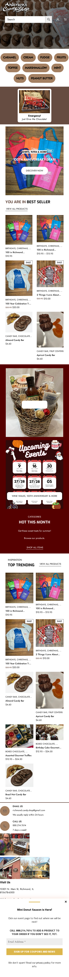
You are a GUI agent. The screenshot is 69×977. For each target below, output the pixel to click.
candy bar (11, 336)
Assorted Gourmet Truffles (18, 755)
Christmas (22, 248)
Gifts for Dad (35, 404)
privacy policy (43, 963)
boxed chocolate (14, 751)
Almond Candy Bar (14, 340)
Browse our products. (34, 538)
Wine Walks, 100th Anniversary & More (34, 496)
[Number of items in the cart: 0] (65, 19)
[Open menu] (4, 28)
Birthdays (10, 248)
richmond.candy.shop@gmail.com (29, 810)
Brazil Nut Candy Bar (15, 794)
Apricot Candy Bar (46, 355)
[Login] (57, 19)
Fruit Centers (56, 351)
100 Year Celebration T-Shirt (17, 304)
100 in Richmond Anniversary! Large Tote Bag (48, 250)
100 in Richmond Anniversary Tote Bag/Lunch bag (14, 252)
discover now (34, 170)
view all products (16, 208)
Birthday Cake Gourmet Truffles (47, 748)
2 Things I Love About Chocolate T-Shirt (48, 295)
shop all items (34, 547)
